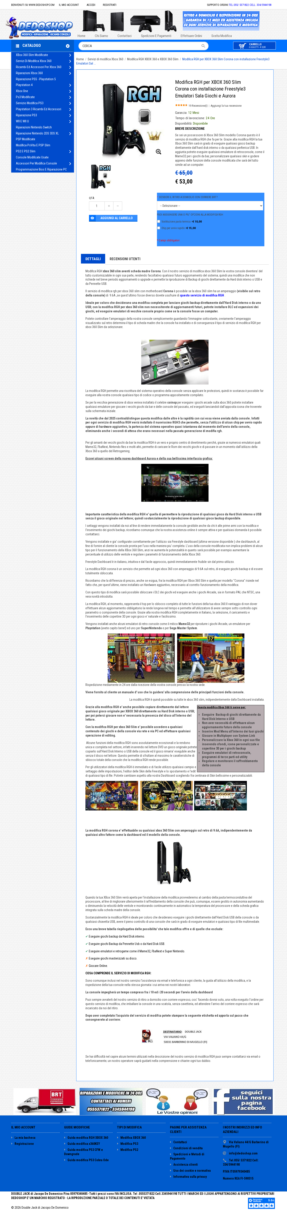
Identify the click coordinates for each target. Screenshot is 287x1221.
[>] (70, 55)
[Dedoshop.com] (46, 27)
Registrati (109, 4)
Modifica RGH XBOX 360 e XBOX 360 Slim (153, 59)
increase (108, 205)
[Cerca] (205, 46)
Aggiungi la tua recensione (226, 105)
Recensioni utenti (125, 259)
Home (80, 59)
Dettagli (93, 259)
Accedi (91, 4)
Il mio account (69, 4)
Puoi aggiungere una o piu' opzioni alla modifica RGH (190, 214)
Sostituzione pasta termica (181, 221)
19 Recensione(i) (198, 105)
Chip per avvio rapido (178, 228)
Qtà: (92, 198)
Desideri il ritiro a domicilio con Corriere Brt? (187, 197)
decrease (117, 205)
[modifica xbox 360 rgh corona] (159, 152)
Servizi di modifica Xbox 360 (106, 59)
